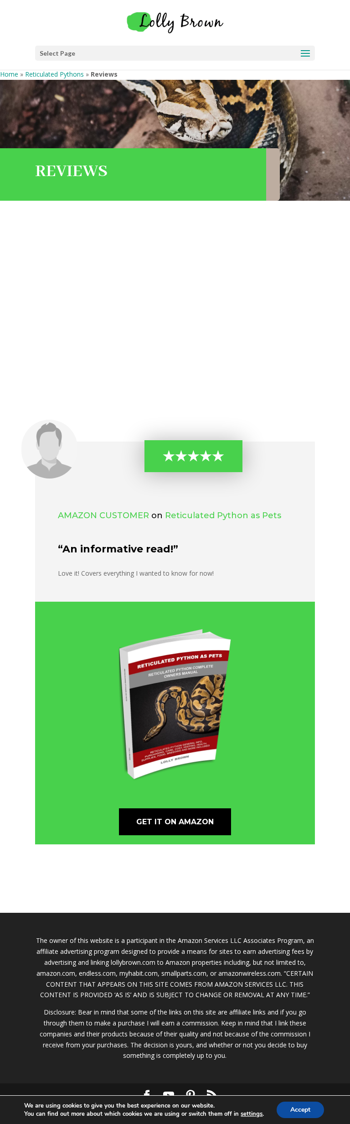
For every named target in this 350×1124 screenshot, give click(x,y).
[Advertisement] (175, 310)
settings (251, 1114)
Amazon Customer (103, 515)
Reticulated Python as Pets (223, 515)
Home (9, 74)
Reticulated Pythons (54, 74)
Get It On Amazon (175, 821)
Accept (300, 1109)
